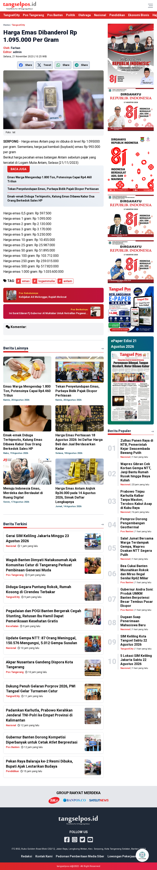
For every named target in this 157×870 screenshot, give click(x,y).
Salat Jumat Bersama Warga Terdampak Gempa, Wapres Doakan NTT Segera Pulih (136, 546)
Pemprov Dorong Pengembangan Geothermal (133, 523)
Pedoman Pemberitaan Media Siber (80, 856)
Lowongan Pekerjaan (122, 856)
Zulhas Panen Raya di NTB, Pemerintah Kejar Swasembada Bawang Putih (136, 447)
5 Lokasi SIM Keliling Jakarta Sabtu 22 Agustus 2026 (136, 660)
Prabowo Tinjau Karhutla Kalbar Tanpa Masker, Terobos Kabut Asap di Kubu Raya (136, 500)
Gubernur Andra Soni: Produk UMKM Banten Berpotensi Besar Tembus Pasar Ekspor (136, 597)
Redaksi (26, 856)
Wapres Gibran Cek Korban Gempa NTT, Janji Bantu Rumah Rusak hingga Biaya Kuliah (135, 472)
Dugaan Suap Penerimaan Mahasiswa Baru (133, 621)
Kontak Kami (44, 856)
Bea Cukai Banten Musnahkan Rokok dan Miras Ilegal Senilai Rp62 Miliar (134, 572)
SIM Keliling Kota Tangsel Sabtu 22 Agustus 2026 (133, 640)
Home (6, 25)
